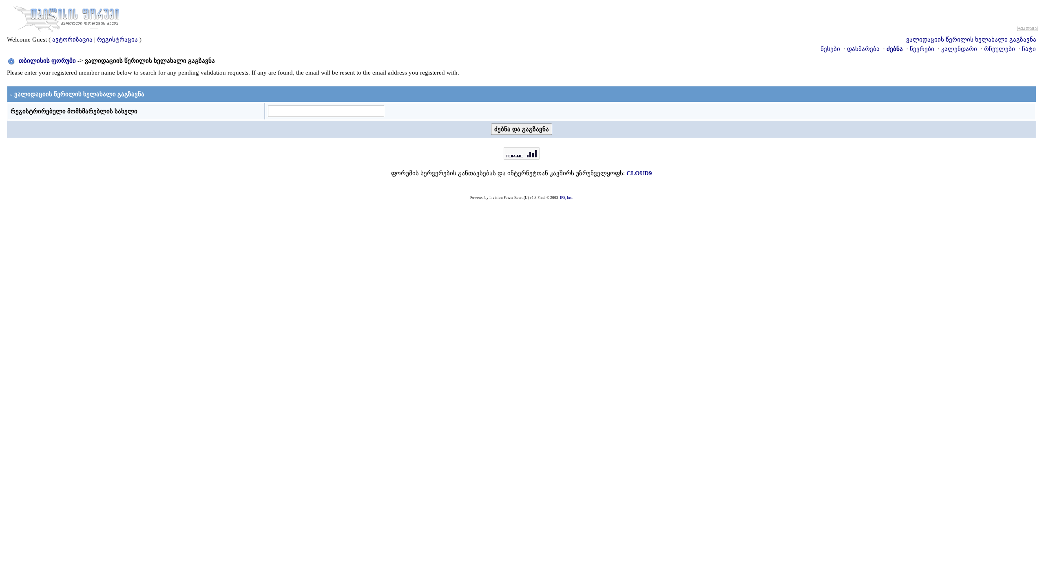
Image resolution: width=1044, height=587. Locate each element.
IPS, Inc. (566, 198)
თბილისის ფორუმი (47, 60)
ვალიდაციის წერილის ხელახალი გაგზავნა (971, 39)
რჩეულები (999, 49)
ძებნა (895, 49)
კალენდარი (959, 49)
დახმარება (863, 49)
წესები (830, 49)
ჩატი (1029, 49)
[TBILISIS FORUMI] (66, 17)
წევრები (922, 49)
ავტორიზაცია (72, 39)
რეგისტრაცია (117, 39)
